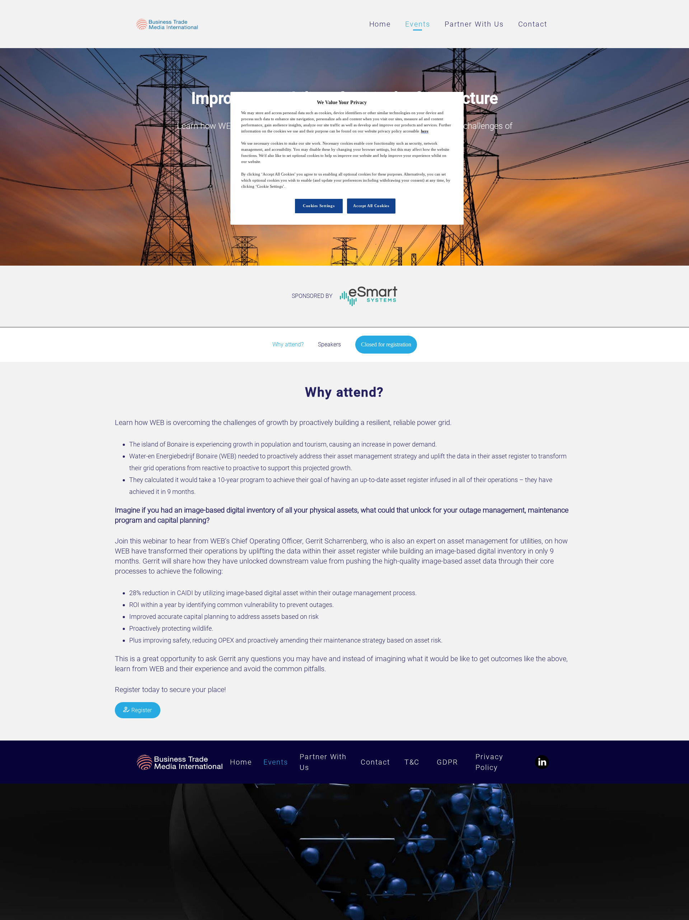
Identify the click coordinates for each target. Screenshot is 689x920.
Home (380, 24)
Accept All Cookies (371, 206)
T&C (412, 762)
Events (417, 24)
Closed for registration (386, 344)
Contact (532, 24)
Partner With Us (474, 24)
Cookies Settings (318, 206)
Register (141, 710)
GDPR (447, 762)
